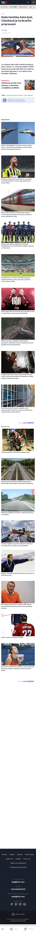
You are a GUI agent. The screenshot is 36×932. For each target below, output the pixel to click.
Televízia (4, 854)
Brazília (20, 95)
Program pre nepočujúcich (18, 863)
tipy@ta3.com (18, 882)
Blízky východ (23, 7)
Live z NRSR (13, 7)
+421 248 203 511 (18, 889)
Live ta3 (5, 7)
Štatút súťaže (29, 854)
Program (12, 854)
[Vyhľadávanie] (28, 2)
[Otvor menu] (33, 2)
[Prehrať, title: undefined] (18, 47)
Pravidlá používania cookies (18, 867)
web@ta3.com (18, 896)
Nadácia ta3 (9, 859)
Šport (3, 14)
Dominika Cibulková (12, 95)
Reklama (19, 854)
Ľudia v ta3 (26, 859)
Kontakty (18, 859)
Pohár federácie (28, 95)
